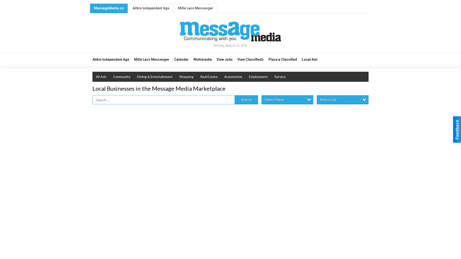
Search (246, 100)
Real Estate (209, 77)
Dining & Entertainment (155, 77)
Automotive (233, 77)
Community (121, 77)
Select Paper (274, 100)
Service (279, 77)
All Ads (101, 77)
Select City (328, 100)
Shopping (186, 77)
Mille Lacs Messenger (195, 8)
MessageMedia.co (109, 8)
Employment (258, 77)
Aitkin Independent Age (151, 8)
